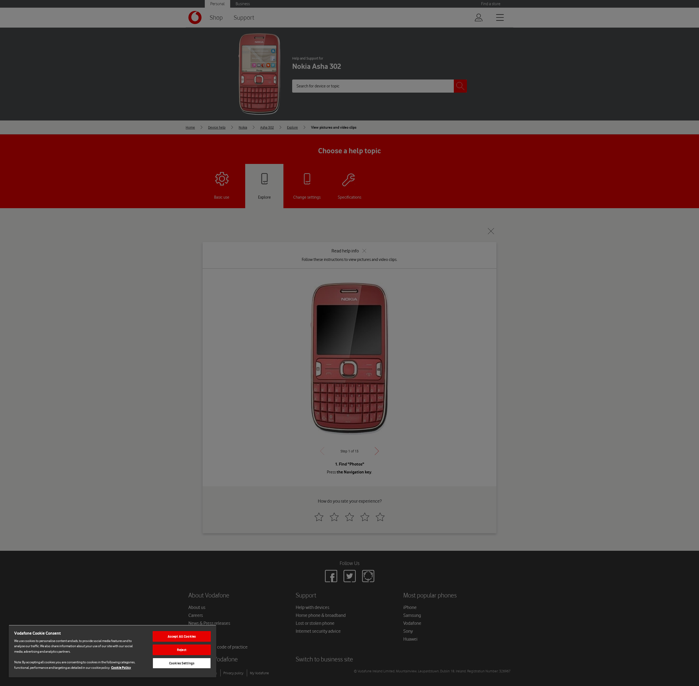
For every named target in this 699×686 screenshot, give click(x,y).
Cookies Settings (181, 663)
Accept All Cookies (182, 636)
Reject (181, 650)
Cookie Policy (121, 668)
